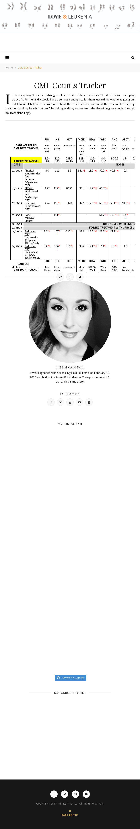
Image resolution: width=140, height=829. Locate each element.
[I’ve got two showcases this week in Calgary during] (49, 660)
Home (9, 67)
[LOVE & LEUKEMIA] (70, 16)
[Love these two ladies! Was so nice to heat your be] (49, 538)
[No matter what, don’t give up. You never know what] (91, 611)
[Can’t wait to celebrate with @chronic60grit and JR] (49, 587)
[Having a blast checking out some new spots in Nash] (91, 563)
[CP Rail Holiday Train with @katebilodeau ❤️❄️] (91, 441)
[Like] (60, 277)
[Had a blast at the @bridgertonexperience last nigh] (49, 441)
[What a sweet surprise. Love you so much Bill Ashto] (91, 587)
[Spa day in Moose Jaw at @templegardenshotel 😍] (49, 611)
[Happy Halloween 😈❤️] (91, 538)
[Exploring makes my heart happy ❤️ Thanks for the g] (49, 563)
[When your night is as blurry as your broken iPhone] (91, 490)
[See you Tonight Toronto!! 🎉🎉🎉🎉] (91, 466)
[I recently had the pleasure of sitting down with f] (91, 514)
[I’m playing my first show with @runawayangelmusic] (49, 490)
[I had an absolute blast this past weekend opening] (91, 636)
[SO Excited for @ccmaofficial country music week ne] (91, 660)
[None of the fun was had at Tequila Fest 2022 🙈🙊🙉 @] (49, 466)
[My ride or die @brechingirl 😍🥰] (49, 636)
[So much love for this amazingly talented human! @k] (49, 514)
